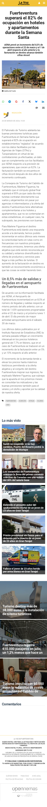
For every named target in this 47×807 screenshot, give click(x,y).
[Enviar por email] (43, 108)
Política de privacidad (14, 779)
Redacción (16, 113)
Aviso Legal (36, 776)
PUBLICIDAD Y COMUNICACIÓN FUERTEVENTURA (24, 761)
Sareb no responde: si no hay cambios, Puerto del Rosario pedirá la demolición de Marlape (23, 446)
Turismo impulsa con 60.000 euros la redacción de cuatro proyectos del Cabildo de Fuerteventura (23, 689)
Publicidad (25, 776)
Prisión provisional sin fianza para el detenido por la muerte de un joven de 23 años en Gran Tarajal (22, 538)
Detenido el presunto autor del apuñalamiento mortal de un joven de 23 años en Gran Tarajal (23, 507)
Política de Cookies (33, 779)
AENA (8, 405)
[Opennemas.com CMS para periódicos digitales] (24, 792)
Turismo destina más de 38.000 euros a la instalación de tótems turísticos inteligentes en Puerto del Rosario (23, 613)
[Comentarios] (37, 108)
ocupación (22, 401)
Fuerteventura (11, 401)
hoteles (31, 401)
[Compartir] (3, 102)
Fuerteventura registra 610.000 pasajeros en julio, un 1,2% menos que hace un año (23, 650)
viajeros (40, 401)
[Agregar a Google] (16, 102)
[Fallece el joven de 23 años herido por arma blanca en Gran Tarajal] (23, 558)
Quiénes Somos (12, 776)
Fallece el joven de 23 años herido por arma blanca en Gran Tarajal (21, 570)
